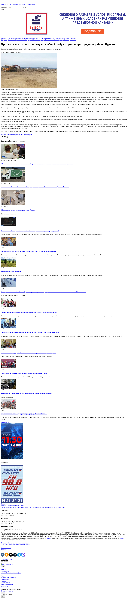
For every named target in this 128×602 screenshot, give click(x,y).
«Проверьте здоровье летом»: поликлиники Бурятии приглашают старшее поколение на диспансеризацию (37, 164)
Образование (36, 38)
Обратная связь (39, 507)
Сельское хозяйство (51, 38)
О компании (24, 507)
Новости (3, 4)
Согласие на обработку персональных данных (15, 544)
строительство (18, 134)
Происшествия (20, 38)
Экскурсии (61, 507)
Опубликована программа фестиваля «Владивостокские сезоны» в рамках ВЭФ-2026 (30, 332)
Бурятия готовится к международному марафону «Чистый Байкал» (24, 414)
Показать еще (5, 422)
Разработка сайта (6, 559)
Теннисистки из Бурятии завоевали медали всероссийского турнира (24, 373)
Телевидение (11, 4)
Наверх (3, 504)
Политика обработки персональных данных (15, 543)
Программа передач (51, 507)
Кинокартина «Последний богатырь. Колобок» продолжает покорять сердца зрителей (30, 231)
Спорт (43, 38)
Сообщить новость (7, 591)
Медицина (28, 38)
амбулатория (28, 134)
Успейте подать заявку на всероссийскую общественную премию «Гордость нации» (29, 312)
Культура (61, 38)
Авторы (3, 549)
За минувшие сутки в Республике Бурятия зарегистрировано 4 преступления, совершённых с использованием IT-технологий (43, 292)
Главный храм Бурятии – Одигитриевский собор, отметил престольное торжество (28, 251)
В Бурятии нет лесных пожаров (11, 271)
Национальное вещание (12, 507)
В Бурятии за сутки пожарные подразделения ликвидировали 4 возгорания (26, 393)
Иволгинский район (7, 134)
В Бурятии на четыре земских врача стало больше (18, 210)
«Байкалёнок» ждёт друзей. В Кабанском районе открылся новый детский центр (28, 353)
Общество (4, 38)
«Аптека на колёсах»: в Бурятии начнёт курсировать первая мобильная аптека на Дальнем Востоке (35, 187)
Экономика (11, 38)
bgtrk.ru (48, 538)
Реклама (31, 507)
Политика (73, 38)
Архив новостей (6, 548)
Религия (66, 38)
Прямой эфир (25, 4)
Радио (3, 507)
